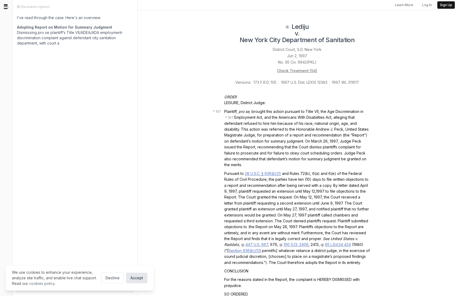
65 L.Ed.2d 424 (338, 244)
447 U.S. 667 (256, 244)
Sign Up (446, 5)
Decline (112, 278)
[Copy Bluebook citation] (360, 40)
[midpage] (6, 6)
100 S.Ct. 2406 (296, 244)
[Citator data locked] (287, 27)
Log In (427, 5)
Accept (136, 278)
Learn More (404, 5)
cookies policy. (42, 283)
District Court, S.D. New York (297, 49)
